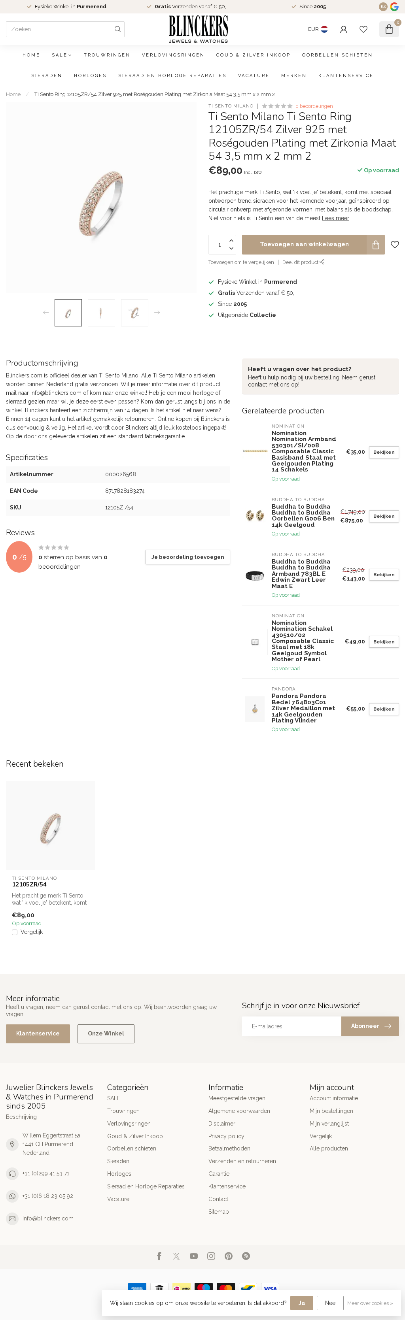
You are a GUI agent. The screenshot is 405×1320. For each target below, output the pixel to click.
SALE (60, 55)
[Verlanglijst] (363, 29)
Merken (294, 75)
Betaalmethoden (229, 1148)
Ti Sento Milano (231, 106)
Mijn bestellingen (331, 1111)
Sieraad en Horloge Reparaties (172, 75)
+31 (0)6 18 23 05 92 (48, 1196)
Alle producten (329, 1148)
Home (31, 55)
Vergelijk (32, 932)
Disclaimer (221, 1123)
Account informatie (334, 1098)
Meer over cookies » (370, 1303)
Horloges (90, 75)
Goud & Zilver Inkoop (253, 55)
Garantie (218, 1174)
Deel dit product (301, 262)
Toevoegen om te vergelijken (241, 262)
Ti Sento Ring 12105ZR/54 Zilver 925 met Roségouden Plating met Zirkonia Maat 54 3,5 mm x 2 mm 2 (154, 94)
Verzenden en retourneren (242, 1161)
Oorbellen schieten (337, 55)
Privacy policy (226, 1136)
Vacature (254, 75)
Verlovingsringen (173, 55)
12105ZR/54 (29, 884)
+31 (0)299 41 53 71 (46, 1173)
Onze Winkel (106, 1033)
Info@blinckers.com (48, 1218)
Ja (302, 1303)
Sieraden (46, 75)
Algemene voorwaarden (239, 1111)
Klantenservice (346, 75)
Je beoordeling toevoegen (187, 557)
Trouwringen (107, 55)
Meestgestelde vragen (236, 1098)
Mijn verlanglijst (329, 1123)
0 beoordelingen (314, 106)
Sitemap (218, 1212)
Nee (330, 1303)
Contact (218, 1199)
